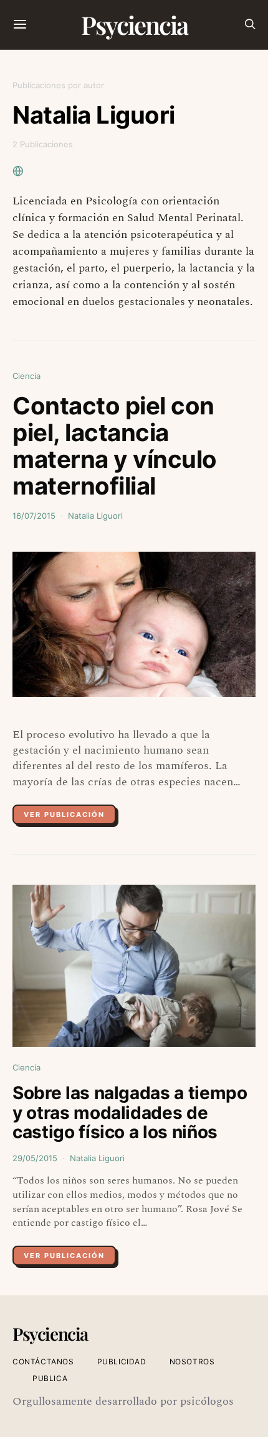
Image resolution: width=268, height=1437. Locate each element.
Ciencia (26, 376)
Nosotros (192, 1361)
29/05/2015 (34, 1158)
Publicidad (121, 1361)
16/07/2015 (33, 516)
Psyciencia (134, 24)
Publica (49, 1378)
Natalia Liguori (95, 516)
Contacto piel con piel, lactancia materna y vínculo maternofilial (114, 446)
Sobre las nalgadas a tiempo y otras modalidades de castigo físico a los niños (129, 1112)
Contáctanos (43, 1361)
